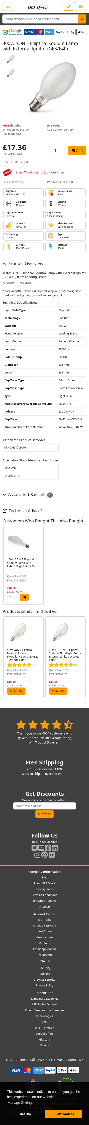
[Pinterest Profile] (44, 854)
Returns (45, 960)
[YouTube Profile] (41, 847)
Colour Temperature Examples (44, 1010)
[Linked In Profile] (55, 847)
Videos (44, 1045)
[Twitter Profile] (35, 847)
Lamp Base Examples (44, 998)
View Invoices (44, 937)
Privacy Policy (44, 985)
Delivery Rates (44, 889)
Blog (45, 877)
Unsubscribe (44, 955)
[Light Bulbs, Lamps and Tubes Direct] (38, 6)
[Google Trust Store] (12, 32)
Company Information (44, 872)
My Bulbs (45, 943)
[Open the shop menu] (8, 6)
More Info (16, 691)
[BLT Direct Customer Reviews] (44, 724)
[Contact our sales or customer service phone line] (68, 6)
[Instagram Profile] (37, 854)
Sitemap (44, 906)
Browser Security (44, 979)
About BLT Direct (44, 883)
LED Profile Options (44, 1004)
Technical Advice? (25, 511)
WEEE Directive (44, 1028)
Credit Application (44, 949)
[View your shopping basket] (80, 6)
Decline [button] (25, 1114)
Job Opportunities (44, 901)
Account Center (44, 914)
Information (44, 993)
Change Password (44, 925)
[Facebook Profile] (48, 847)
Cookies (45, 974)
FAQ (44, 1022)
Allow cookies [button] (63, 1114)
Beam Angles (44, 1016)
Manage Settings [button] (20, 1103)
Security (44, 968)
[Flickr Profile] (52, 854)
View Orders (44, 931)
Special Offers (44, 1034)
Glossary (44, 1039)
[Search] (82, 18)
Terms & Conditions (44, 895)
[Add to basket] (24, 597)
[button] (82, 565)
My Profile (44, 920)
